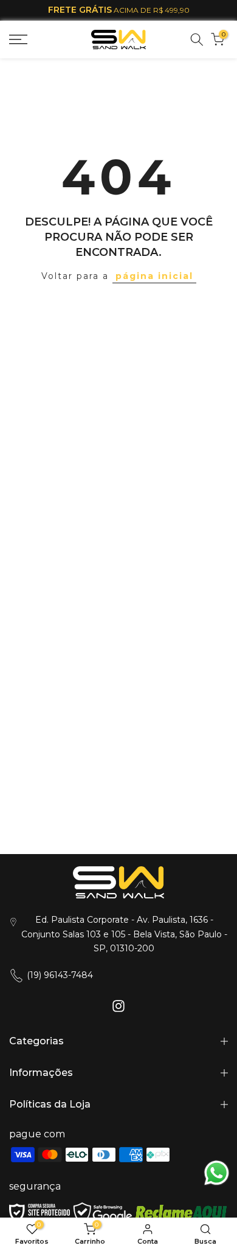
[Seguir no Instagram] (118, 1005)
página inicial (154, 276)
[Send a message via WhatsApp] (216, 1173)
